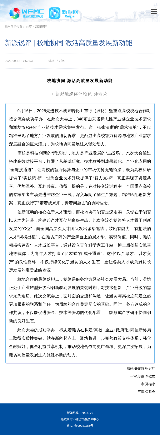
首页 (29, 26)
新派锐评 (41, 26)
